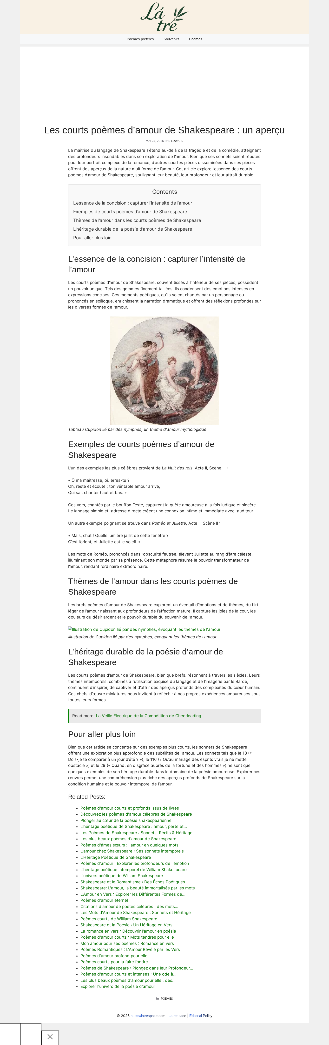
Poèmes (195, 39)
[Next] (31, 1034)
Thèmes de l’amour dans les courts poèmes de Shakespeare (137, 220)
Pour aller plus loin (92, 238)
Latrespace (177, 1016)
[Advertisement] (164, 80)
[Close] (50, 1038)
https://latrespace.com (148, 1016)
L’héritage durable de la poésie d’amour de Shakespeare (132, 229)
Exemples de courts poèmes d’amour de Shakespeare (130, 211)
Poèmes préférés (140, 39)
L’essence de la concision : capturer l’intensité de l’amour (132, 203)
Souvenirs (171, 39)
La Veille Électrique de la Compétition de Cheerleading (148, 715)
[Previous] (10, 1034)
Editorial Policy (200, 1016)
